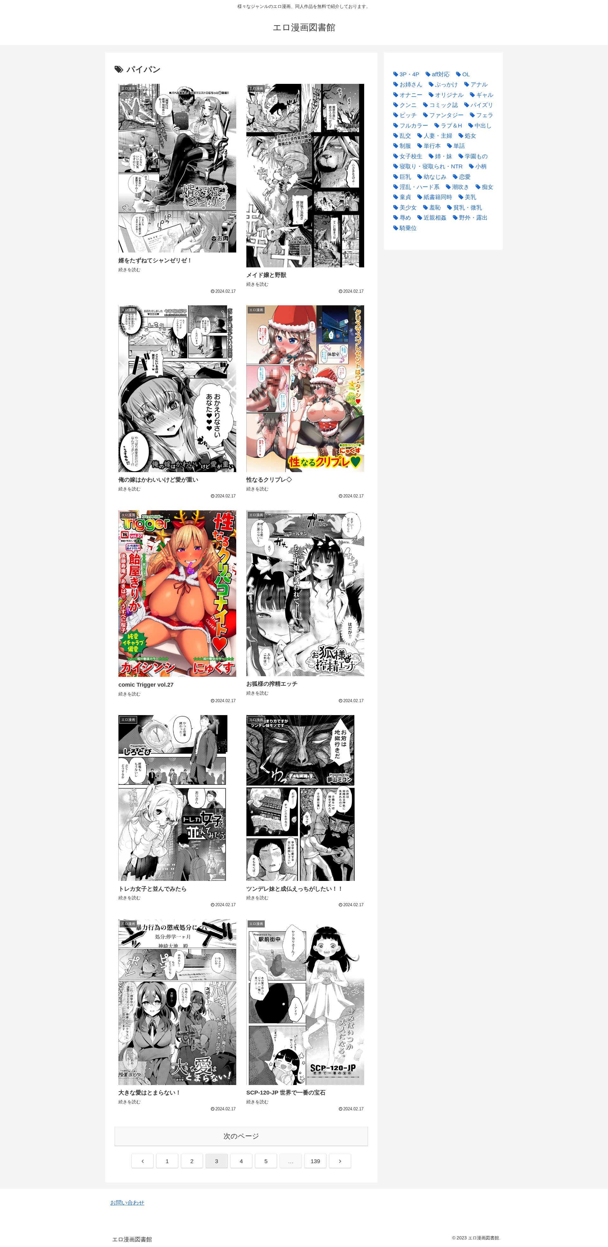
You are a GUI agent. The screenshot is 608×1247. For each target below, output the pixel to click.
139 (315, 1161)
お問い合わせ (127, 1203)
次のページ (241, 1136)
